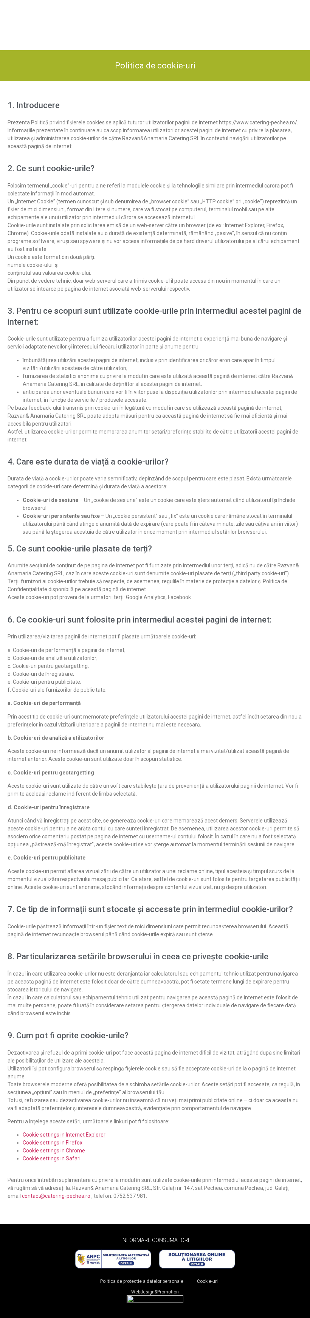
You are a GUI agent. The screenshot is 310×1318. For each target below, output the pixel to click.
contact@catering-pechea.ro (56, 1196)
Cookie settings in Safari (52, 1158)
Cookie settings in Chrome (54, 1151)
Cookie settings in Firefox (52, 1143)
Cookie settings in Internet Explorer (64, 1135)
